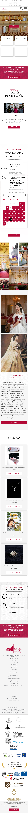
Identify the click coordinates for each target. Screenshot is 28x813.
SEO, (13, 712)
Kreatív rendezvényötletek (14, 678)
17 (4, 215)
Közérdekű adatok (14, 662)
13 (14, 211)
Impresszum (14, 664)
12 (11, 211)
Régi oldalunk (14, 669)
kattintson (16, 700)
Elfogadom (14, 809)
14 (17, 211)
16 (24, 211)
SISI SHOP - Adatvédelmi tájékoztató (14, 710)
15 (20, 211)
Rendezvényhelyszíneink (14, 676)
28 (17, 219)
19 (11, 215)
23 (24, 215)
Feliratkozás (14, 77)
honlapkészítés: (17, 712)
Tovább (14, 26)
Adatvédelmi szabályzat (7, 709)
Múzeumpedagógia (14, 681)
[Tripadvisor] (14, 5)
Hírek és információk (14, 94)
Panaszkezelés (14, 666)
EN (18, 5)
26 (11, 219)
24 (4, 219)
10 (4, 211)
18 (7, 215)
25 (7, 219)
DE (20, 5)
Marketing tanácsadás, (7, 712)
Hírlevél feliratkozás (14, 675)
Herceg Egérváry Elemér (14, 680)
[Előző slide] (1, 26)
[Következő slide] (26, 26)
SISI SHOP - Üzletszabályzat (19, 709)
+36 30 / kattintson (17, 698)
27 (14, 219)
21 (17, 215)
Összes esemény (14, 235)
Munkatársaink (14, 667)
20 (14, 215)
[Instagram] (9, 5)
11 (7, 211)
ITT (10, 615)
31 (4, 223)
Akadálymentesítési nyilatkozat (14, 671)
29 (20, 219)
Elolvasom (14, 422)
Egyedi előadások (14, 20)
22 (20, 215)
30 (24, 219)
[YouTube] (12, 5)
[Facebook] (8, 5)
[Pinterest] (11, 5)
